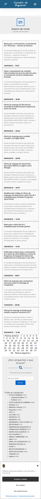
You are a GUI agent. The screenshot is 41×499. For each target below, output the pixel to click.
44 (14, 348)
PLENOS (14, 400)
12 (21, 338)
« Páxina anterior (11, 336)
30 (23, 343)
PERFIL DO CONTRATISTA (18, 442)
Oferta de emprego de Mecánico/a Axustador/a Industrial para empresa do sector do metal (19, 107)
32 (31, 343)
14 (29, 338)
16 (37, 338)
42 (5, 348)
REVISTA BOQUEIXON (16, 449)
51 (10, 350)
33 (35, 343)
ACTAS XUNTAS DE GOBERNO (19, 402)
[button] (38, 466)
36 (14, 345)
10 (13, 338)
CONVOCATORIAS (17, 397)
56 (31, 350)
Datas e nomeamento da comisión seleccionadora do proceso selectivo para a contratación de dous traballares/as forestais (20, 74)
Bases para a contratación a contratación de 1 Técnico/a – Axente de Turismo (20, 45)
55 (27, 350)
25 (37, 341)
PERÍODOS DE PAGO (16, 444)
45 (18, 348)
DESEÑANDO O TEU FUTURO (19, 422)
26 (6, 343)
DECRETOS (13, 417)
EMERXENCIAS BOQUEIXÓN (19, 427)
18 (8, 341)
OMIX (11, 439)
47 (27, 348)
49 (36, 348)
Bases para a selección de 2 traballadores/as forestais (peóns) (17, 226)
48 (31, 348)
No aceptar (20, 485)
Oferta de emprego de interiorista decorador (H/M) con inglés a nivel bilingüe (17, 166)
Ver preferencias (20, 491)
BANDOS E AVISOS (15, 407)
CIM (10, 412)
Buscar (20, 383)
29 (18, 343)
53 (18, 350)
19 (12, 341)
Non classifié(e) (14, 434)
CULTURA (12, 415)
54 (22, 350)
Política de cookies (11, 496)
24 (32, 341)
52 (14, 350)
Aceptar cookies (20, 479)
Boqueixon (12, 410)
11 (17, 338)
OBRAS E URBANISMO (17, 437)
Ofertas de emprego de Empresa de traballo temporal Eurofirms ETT (18, 311)
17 (4, 341)
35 (10, 345)
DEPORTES (13, 419)
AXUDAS (12, 405)
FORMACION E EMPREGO (18, 429)
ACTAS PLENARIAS (15, 395)
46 (23, 348)
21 (20, 341)
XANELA (12, 456)
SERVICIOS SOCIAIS (16, 451)
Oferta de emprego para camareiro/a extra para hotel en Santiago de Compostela (18, 283)
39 (27, 345)
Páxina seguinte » (23, 353)
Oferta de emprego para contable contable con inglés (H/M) (17, 137)
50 (6, 350)
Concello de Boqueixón (20, 4)
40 (31, 345)
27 (10, 343)
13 (25, 338)
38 (23, 345)
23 (28, 341)
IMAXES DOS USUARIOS (17, 432)
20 (16, 341)
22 (24, 341)
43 (9, 348)
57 (35, 350)
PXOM (11, 446)
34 (5, 345)
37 (18, 345)
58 (12, 353)
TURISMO (12, 454)
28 (14, 343)
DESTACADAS (14, 424)
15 (33, 338)
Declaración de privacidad (26, 496)
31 (27, 343)
